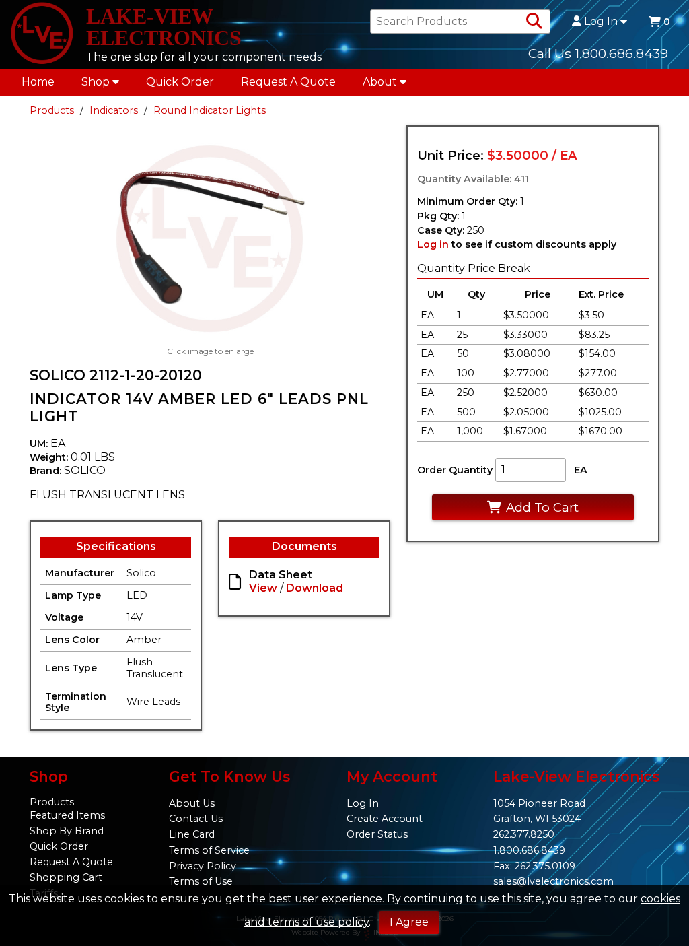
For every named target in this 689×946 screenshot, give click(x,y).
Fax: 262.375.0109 (534, 866)
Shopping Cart (66, 877)
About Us (192, 803)
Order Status (377, 834)
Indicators (113, 110)
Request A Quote (288, 81)
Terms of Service (209, 850)
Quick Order (180, 81)
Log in (433, 244)
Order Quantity (455, 470)
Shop (95, 81)
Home (38, 81)
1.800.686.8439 (529, 850)
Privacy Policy (202, 866)
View (263, 588)
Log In (601, 21)
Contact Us (196, 819)
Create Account (385, 819)
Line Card (192, 834)
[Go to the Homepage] (41, 34)
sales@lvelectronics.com (553, 881)
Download (314, 588)
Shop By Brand (67, 831)
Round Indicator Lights (209, 110)
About (380, 81)
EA (580, 470)
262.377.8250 (523, 834)
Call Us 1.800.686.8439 (598, 53)
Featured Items (67, 815)
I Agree (409, 922)
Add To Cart (542, 507)
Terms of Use (201, 881)
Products (52, 110)
